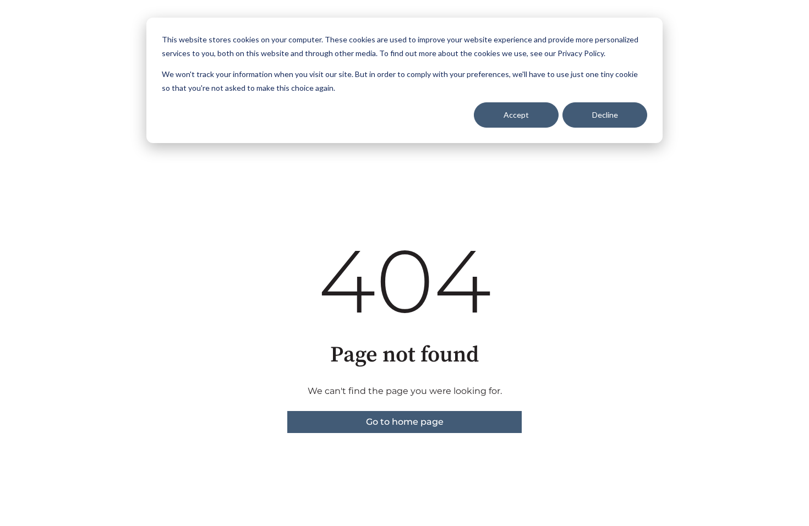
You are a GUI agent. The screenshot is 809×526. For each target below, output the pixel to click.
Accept (516, 114)
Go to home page (405, 422)
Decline (605, 114)
